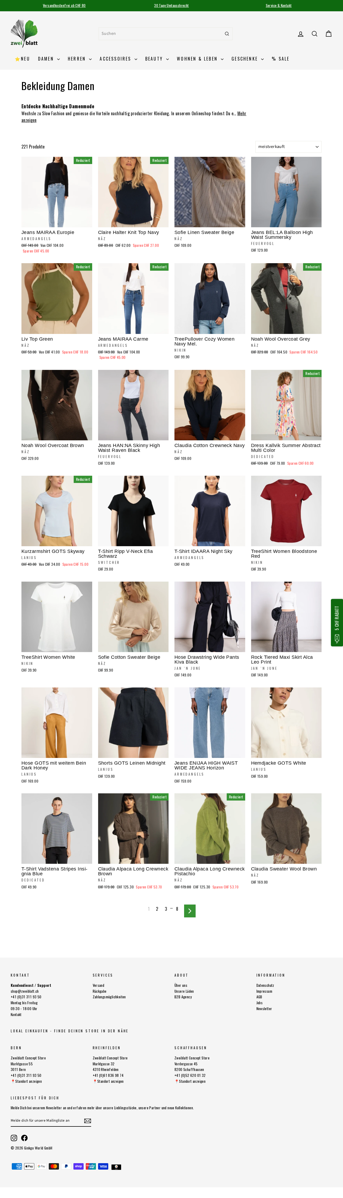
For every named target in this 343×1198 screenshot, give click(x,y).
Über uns (180, 985)
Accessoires (116, 58)
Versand (99, 985)
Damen (47, 58)
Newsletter (264, 1008)
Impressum (264, 991)
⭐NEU (22, 58)
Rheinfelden (107, 1047)
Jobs (259, 1002)
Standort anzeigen (28, 1081)
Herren (78, 58)
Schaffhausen (190, 1047)
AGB (259, 996)
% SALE (280, 58)
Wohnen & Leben (198, 58)
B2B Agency (183, 996)
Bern (16, 1047)
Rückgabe (100, 991)
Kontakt (16, 1014)
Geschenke (246, 58)
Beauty (155, 58)
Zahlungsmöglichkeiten (109, 996)
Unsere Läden (184, 991)
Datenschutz (265, 985)
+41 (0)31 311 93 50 (26, 996)
